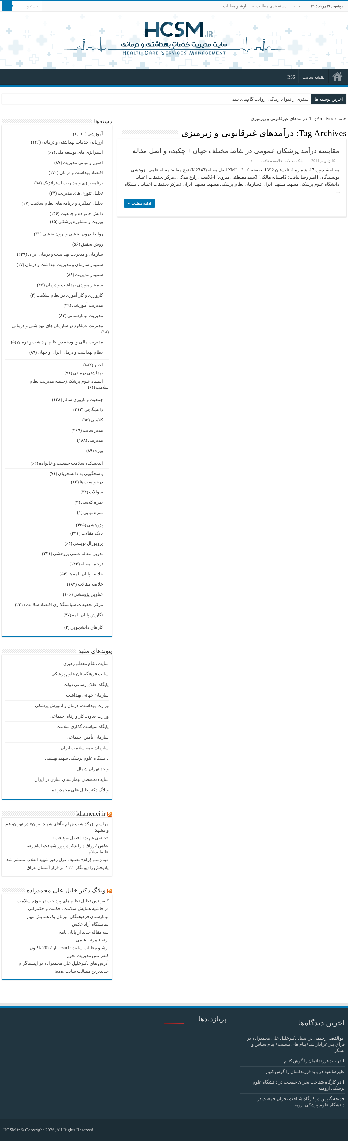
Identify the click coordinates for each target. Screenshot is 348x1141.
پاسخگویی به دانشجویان (80, 473)
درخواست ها (91, 481)
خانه (296, 6)
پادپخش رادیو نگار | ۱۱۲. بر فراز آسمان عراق (68, 867)
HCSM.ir (11, 1129)
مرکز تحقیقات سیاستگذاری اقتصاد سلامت (64, 604)
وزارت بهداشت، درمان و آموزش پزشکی (72, 705)
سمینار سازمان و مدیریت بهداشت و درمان (64, 264)
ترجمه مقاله (92, 563)
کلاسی (97, 419)
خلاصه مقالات (272, 160)
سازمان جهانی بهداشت (87, 695)
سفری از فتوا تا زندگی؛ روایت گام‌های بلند (270, 99)
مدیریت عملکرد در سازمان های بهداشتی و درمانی (57, 325)
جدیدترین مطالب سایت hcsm (82, 971)
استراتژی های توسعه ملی (79, 152)
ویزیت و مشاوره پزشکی (80, 221)
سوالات (96, 491)
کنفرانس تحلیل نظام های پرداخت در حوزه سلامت (63, 900)
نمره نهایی (93, 512)
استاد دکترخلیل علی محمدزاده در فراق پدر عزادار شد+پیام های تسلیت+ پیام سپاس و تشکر (296, 1044)
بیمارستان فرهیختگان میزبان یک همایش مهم (68, 916)
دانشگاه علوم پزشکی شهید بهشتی (77, 758)
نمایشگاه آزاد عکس (90, 924)
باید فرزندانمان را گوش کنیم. (309, 1060)
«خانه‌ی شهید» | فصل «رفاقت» (80, 837)
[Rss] (101, 1130)
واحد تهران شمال (93, 768)
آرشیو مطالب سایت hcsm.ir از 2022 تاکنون (69, 947)
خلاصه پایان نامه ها (85, 573)
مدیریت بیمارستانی (85, 315)
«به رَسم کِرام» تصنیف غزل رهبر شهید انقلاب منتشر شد (57, 859)
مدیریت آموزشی (87, 305)
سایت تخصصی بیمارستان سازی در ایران (71, 779)
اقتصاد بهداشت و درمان (81, 172)
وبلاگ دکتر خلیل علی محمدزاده (80, 789)
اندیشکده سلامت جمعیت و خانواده (71, 463)
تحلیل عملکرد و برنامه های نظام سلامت (66, 203)
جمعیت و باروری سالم (83, 399)
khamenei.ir (91, 813)
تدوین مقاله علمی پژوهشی (78, 553)
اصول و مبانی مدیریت (83, 162)
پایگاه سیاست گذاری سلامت (82, 726)
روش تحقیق (92, 244)
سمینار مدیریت (89, 274)
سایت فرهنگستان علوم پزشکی (80, 673)
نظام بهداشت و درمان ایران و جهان (70, 352)
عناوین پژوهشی (88, 594)
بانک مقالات (294, 160)
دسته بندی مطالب (271, 6)
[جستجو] (7, 6)
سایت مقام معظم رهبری (86, 663)
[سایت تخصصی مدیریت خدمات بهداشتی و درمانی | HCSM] (174, 37)
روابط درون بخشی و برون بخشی (72, 233)
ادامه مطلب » (139, 203)
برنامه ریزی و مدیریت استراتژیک (73, 182)
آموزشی (95, 133)
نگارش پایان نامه (87, 614)
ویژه (99, 450)
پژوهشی (95, 524)
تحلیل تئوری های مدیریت (80, 193)
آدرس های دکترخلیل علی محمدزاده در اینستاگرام (64, 963)
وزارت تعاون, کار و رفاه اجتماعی (79, 716)
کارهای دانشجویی (86, 627)
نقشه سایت (313, 77)
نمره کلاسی (92, 502)
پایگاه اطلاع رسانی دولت (86, 684)
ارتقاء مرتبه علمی (92, 939)
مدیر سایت (93, 430)
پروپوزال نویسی (88, 543)
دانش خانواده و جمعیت (81, 213)
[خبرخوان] (119, 132)
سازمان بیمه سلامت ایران (84, 747)
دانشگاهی (93, 409)
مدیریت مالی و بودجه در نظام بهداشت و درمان (60, 342)
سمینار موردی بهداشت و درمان (74, 284)
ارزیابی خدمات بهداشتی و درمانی (72, 142)
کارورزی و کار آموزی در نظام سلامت (69, 295)
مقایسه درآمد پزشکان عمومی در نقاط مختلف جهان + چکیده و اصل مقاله (236, 150)
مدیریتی (95, 440)
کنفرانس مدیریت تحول (87, 955)
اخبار (98, 364)
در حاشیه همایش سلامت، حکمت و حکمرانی (68, 908)
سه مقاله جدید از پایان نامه (84, 932)
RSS (291, 77)
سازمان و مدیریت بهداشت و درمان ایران (65, 254)
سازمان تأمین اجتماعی (88, 737)
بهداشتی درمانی (88, 372)
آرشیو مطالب (234, 6)
